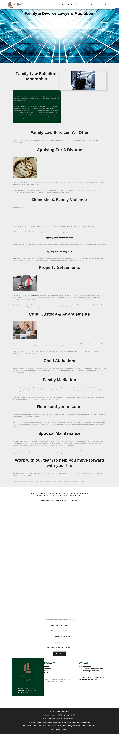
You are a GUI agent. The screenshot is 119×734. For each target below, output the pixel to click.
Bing (57, 625)
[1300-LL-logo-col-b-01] (27, 672)
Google (53, 625)
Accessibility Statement (80, 726)
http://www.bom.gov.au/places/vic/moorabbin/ (59, 647)
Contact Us (59, 653)
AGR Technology (64, 729)
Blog (92, 4)
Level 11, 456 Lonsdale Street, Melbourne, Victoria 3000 (59, 718)
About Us (70, 4)
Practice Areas (51, 726)
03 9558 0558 (86, 666)
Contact (107, 4)
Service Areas (99, 4)
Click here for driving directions (59, 631)
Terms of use (92, 726)
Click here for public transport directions (59, 636)
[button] (117, 10)
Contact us (48, 673)
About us (47, 669)
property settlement (31, 295)
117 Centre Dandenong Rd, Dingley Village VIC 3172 (59, 715)
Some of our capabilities (82, 4)
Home (64, 4)
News (46, 671)
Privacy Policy (67, 726)
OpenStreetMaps (63, 625)
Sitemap (59, 726)
